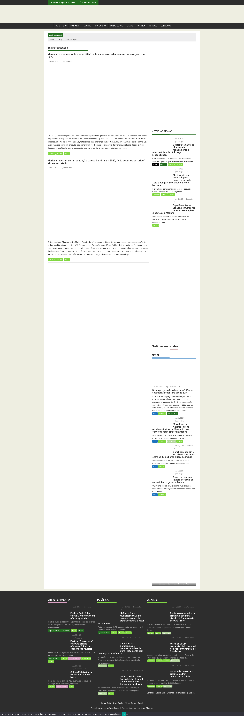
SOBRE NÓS (166, 26)
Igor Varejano (67, 61)
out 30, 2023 (126, 670)
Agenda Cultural (54, 631)
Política (141, 26)
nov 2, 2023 (76, 607)
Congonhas (100, 26)
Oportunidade (172, 413)
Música (80, 631)
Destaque (51, 153)
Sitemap (170, 692)
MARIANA (75, 26)
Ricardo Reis (179, 421)
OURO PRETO (61, 26)
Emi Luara (87, 607)
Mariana (59, 153)
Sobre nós (160, 692)
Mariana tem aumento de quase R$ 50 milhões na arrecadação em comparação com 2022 (96, 56)
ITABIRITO (87, 26)
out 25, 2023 (179, 418)
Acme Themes (147, 708)
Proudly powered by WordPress (105, 708)
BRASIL (130, 26)
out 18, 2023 (179, 446)
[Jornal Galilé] (50, 25)
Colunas (51, 687)
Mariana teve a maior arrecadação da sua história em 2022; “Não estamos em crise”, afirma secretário (96, 162)
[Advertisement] (174, 324)
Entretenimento (74, 658)
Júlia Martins (138, 670)
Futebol (153, 26)
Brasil (155, 413)
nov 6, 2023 (178, 139)
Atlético (155, 164)
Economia (162, 413)
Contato (150, 692)
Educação (162, 441)
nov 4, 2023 (178, 199)
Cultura (73, 631)
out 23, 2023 (76, 666)
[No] (127, 714)
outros (51, 661)
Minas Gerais (86, 658)
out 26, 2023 (76, 635)
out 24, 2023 (176, 637)
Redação (189, 199)
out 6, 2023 (178, 471)
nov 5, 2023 (178, 169)
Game (71, 687)
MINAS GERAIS (116, 26)
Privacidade (181, 692)
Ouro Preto (171, 441)
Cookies (192, 692)
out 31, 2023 (158, 387)
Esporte (161, 466)
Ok (124, 714)
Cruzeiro (163, 164)
